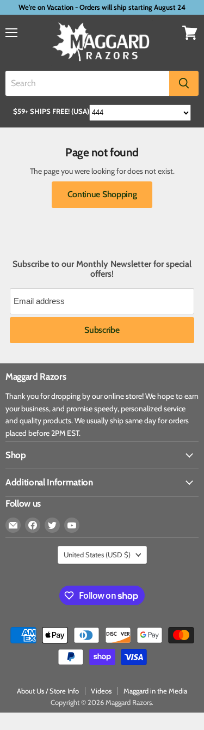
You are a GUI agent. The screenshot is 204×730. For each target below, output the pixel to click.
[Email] (13, 525)
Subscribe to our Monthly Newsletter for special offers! (102, 269)
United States (97, 554)
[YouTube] (71, 525)
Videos (101, 690)
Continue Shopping (102, 194)
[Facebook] (32, 525)
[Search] (184, 83)
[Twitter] (52, 525)
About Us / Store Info (48, 690)
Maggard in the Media (155, 690)
